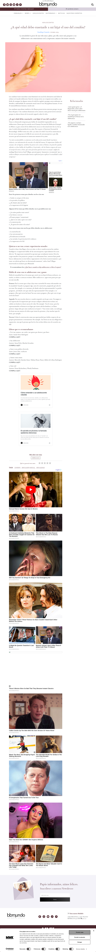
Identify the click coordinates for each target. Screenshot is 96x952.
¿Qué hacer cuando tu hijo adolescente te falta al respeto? (43, 267)
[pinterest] (20, 5)
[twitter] (7, 5)
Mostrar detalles (80, 949)
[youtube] (14, 5)
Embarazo (18, 13)
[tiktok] (17, 5)
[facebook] (4, 5)
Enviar (55, 899)
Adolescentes (38, 13)
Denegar (79, 942)
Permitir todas (79, 932)
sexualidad (40, 467)
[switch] (44, 949)
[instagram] (11, 5)
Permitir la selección (79, 937)
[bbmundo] (48, 4)
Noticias (61, 13)
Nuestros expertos (74, 13)
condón (17, 467)
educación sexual (28, 467)
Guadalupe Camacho (43, 32)
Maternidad (50, 13)
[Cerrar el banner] (93, 930)
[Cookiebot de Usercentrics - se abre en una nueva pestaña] (9, 949)
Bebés (27, 13)
